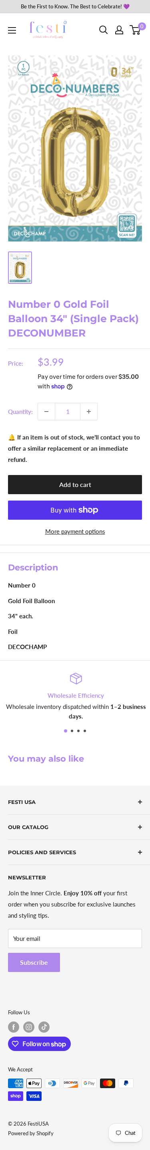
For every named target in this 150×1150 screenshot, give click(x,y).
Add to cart (75, 484)
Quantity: (20, 411)
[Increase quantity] (88, 411)
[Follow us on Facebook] (13, 1027)
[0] (135, 30)
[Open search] (103, 30)
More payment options (75, 531)
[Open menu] (12, 30)
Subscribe (34, 962)
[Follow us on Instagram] (28, 1027)
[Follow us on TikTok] (44, 1027)
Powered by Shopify (31, 1133)
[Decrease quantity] (46, 411)
